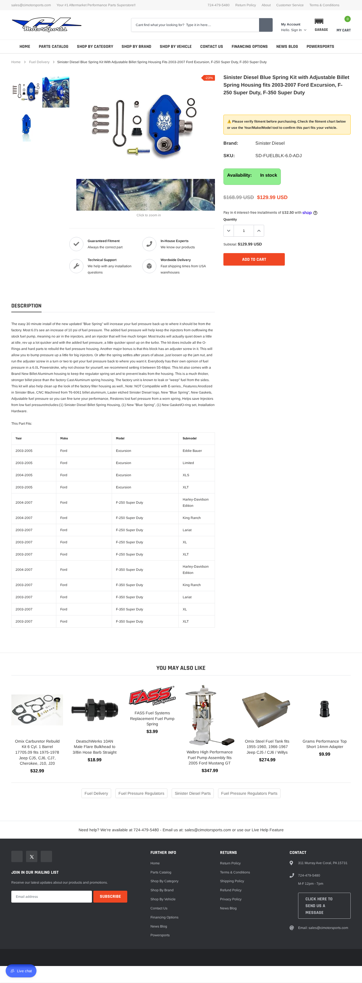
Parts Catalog (53, 47)
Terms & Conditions (324, 5)
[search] (266, 25)
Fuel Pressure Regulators (141, 793)
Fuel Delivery (39, 62)
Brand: (230, 143)
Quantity (230, 219)
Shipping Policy (232, 881)
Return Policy (245, 5)
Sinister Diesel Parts (193, 793)
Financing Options (250, 47)
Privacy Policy (231, 899)
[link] (26, 92)
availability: (239, 175)
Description (26, 305)
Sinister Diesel (270, 143)
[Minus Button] (229, 230)
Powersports (320, 47)
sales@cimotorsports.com (31, 5)
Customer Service (290, 5)
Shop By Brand (136, 47)
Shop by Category (95, 47)
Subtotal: (230, 244)
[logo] (46, 25)
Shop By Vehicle (176, 47)
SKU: (229, 155)
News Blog (287, 47)
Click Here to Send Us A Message (319, 906)
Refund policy (231, 890)
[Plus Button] (259, 230)
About (266, 5)
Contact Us (211, 47)
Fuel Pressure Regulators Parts (249, 793)
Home (25, 47)
